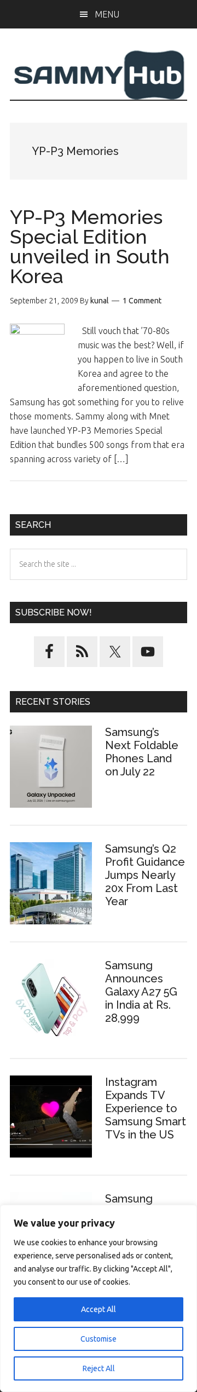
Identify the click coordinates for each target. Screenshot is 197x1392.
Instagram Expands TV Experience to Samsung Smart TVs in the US (145, 1108)
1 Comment (142, 300)
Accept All (98, 1309)
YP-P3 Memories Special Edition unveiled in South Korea (90, 246)
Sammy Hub (98, 75)
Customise (98, 1339)
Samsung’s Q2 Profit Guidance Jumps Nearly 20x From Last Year (145, 875)
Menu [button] (107, 14)
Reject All (99, 1368)
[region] (98, 1298)
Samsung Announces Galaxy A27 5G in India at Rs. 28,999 (141, 992)
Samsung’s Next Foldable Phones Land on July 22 (141, 752)
